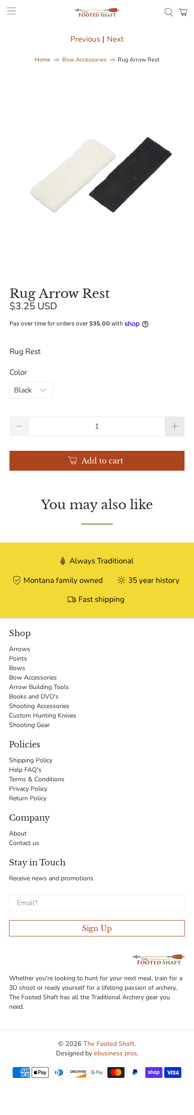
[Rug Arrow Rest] (97, 172)
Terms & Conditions (37, 779)
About (18, 833)
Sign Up (97, 928)
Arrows (19, 649)
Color (18, 372)
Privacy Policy (28, 788)
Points (18, 658)
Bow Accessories (84, 60)
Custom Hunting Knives (42, 715)
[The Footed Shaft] (97, 12)
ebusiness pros (115, 1053)
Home (43, 60)
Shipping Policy (30, 760)
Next (115, 39)
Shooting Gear (29, 725)
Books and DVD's (34, 696)
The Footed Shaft (108, 1043)
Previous (85, 39)
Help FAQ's (25, 769)
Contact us (24, 843)
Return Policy (27, 798)
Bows (17, 668)
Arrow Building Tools (39, 687)
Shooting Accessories (39, 706)
